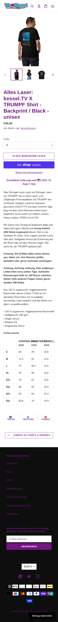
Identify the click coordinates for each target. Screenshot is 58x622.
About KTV (12, 463)
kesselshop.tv (24, 611)
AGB (9, 480)
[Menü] (52, 6)
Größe (6, 139)
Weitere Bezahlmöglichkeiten (29, 172)
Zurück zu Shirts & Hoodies (31, 435)
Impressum (12, 513)
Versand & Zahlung (16, 497)
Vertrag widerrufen (42, 615)
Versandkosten (28, 128)
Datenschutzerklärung (18, 505)
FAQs (9, 471)
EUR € (28, 566)
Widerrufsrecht (14, 488)
